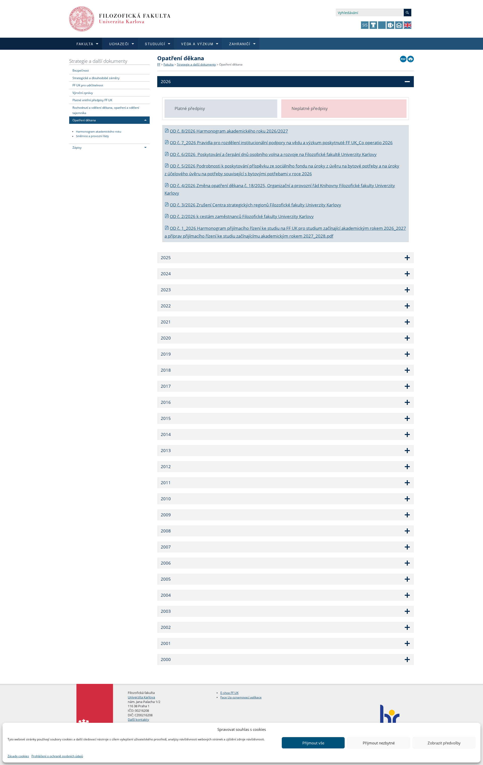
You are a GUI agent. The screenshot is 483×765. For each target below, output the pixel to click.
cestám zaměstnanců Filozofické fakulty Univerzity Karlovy (257, 216)
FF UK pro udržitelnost (87, 85)
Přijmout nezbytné (379, 742)
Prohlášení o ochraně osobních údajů (57, 756)
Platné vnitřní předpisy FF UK (92, 100)
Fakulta (169, 64)
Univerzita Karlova (141, 697)
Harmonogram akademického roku (98, 131)
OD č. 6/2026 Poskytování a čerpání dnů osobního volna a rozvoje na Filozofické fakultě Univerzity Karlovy (273, 154)
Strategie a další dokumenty (98, 61)
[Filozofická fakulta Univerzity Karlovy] (120, 18)
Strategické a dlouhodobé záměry (95, 78)
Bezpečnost (80, 70)
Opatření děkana (84, 120)
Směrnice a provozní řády (92, 136)
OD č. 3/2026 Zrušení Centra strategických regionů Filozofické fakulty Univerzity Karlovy (255, 205)
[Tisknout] (410, 58)
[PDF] (403, 58)
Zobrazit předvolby (444, 742)
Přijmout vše (313, 742)
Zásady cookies (18, 756)
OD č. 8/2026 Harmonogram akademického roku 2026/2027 (229, 131)
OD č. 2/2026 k (185, 216)
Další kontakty (138, 719)
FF (158, 64)
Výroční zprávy (82, 93)
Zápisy (77, 147)
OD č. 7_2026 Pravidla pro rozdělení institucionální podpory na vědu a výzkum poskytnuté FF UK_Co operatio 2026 (281, 142)
